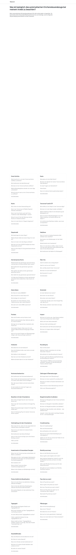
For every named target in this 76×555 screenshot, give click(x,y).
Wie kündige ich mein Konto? (18, 298)
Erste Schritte (15, 176)
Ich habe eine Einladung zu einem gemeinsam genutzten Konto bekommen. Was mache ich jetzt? (23, 279)
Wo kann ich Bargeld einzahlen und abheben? (51, 406)
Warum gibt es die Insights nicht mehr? (50, 456)
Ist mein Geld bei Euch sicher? (47, 293)
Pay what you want (45, 479)
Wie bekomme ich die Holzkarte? (19, 347)
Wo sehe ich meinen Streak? (18, 548)
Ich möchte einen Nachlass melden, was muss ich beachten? (52, 222)
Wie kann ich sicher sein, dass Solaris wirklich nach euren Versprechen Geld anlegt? (52, 318)
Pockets (13, 314)
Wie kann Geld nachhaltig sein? (48, 324)
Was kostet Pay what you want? (48, 494)
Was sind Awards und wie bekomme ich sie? (22, 536)
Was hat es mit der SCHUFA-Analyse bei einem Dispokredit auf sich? (23, 245)
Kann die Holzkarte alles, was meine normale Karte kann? (23, 351)
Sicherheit (43, 290)
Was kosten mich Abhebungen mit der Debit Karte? (51, 240)
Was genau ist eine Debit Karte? (48, 179)
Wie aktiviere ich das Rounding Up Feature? (51, 354)
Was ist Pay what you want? (47, 482)
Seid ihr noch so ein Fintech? (47, 265)
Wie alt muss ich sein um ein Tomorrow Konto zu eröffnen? (23, 193)
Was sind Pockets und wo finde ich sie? (21, 317)
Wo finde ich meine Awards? (18, 539)
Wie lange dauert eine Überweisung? (49, 376)
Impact (42, 314)
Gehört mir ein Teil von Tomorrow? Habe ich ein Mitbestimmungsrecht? (52, 438)
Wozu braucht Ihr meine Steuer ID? (20, 295)
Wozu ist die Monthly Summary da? (49, 453)
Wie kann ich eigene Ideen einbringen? (50, 329)
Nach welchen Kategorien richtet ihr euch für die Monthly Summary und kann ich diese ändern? (51, 460)
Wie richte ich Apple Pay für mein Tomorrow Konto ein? (22, 400)
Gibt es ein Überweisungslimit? (48, 388)
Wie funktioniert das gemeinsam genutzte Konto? (22, 267)
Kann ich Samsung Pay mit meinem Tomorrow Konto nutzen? (23, 412)
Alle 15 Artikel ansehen (44, 366)
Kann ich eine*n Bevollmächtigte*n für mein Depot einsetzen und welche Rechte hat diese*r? (51, 217)
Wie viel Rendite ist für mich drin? (48, 431)
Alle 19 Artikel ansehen (44, 441)
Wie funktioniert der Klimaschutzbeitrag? (50, 326)
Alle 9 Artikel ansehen (43, 275)
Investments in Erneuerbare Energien (22, 450)
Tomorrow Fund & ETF (46, 203)
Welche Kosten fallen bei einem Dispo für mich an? (23, 238)
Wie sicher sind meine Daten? (47, 298)
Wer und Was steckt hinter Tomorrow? (49, 268)
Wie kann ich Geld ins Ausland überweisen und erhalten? (52, 382)
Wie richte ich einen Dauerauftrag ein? (21, 206)
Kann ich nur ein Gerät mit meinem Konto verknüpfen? (22, 430)
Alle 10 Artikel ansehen (15, 196)
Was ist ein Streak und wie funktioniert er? (22, 542)
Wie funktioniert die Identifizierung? (20, 183)
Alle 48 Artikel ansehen (44, 225)
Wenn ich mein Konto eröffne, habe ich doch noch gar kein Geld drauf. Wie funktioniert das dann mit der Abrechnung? (52, 247)
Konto (13, 203)
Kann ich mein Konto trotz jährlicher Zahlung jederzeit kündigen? (23, 482)
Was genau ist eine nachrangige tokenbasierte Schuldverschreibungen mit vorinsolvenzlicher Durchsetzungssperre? (23, 459)
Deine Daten (14, 290)
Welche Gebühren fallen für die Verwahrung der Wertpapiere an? (52, 212)
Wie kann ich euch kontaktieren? (48, 270)
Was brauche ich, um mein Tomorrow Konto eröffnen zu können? (22, 180)
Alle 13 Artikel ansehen (15, 337)
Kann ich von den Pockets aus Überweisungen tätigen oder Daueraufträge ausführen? (23, 334)
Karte (41, 176)
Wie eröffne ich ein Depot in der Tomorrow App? (52, 206)
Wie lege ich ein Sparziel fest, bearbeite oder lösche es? (22, 324)
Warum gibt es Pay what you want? (49, 484)
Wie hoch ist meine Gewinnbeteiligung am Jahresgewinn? (51, 434)
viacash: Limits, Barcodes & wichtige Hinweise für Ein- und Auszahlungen (52, 414)
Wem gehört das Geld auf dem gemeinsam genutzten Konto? (22, 271)
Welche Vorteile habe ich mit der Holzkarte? (22, 359)
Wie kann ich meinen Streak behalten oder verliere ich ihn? (22, 545)
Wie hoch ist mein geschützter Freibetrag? (51, 514)
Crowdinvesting (44, 423)
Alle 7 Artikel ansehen (14, 282)
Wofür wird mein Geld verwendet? (48, 321)
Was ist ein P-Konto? (45, 509)
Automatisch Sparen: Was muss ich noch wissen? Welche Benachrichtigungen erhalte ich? (22, 329)
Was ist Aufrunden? (45, 347)
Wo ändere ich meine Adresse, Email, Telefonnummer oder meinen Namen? (20, 301)
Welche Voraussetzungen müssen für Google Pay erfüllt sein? (23, 408)
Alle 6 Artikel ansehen (14, 471)
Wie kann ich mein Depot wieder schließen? (51, 209)
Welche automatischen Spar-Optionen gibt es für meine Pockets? (22, 320)
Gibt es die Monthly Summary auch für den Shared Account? (51, 464)
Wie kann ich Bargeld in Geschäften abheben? (52, 404)
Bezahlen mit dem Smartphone (20, 397)
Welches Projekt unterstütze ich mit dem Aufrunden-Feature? (50, 351)
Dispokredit (14, 232)
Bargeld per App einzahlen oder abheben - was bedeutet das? (52, 409)
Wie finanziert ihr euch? (46, 273)
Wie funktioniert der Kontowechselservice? (22, 376)
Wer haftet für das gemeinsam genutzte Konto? (23, 275)
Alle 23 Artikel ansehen (44, 193)
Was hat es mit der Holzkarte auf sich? (21, 357)
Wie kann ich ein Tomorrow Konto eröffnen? (22, 186)
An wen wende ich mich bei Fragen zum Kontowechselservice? (21, 387)
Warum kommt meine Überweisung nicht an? (51, 385)
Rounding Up (44, 345)
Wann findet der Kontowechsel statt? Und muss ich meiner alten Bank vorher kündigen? (23, 379)
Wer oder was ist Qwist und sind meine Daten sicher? (22, 383)
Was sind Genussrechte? (46, 428)
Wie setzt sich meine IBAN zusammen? (21, 304)
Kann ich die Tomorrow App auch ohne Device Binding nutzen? (23, 437)
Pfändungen (43, 503)
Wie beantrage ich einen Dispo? (19, 235)
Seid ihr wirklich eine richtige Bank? (49, 262)
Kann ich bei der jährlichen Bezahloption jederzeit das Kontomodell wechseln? (21, 486)
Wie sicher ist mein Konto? (47, 295)
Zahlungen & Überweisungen (48, 373)
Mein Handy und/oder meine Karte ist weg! (51, 304)
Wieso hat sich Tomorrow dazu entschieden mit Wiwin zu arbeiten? (23, 454)
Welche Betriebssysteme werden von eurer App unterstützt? (23, 189)
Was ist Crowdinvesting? (46, 426)
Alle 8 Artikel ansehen (14, 252)
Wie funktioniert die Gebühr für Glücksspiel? (51, 251)
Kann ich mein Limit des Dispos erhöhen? (21, 242)
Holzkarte (14, 345)
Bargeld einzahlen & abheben (48, 397)
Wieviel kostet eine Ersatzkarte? (48, 243)
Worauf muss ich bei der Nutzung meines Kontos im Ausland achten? (21, 218)
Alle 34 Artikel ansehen (15, 223)
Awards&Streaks (16, 534)
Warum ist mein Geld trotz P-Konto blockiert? (51, 517)
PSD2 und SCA (14, 440)
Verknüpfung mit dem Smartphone (21, 423)
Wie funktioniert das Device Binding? (20, 434)
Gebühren (43, 232)
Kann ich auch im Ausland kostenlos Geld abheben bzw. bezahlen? (51, 236)
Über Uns (42, 260)
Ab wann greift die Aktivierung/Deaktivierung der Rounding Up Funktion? (51, 357)
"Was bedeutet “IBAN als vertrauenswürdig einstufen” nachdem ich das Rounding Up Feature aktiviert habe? (51, 362)
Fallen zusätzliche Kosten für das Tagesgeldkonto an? (19, 518)
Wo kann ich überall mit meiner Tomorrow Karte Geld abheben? (52, 182)
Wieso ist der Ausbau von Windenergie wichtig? (23, 469)
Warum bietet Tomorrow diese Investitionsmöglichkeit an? (19, 466)
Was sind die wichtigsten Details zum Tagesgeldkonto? (20, 507)
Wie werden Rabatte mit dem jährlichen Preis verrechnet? (22, 490)
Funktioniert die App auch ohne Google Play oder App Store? (51, 301)
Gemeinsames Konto (17, 260)
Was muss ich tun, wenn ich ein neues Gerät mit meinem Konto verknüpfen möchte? (23, 426)
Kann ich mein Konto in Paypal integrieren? (22, 221)
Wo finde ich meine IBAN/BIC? (18, 293)
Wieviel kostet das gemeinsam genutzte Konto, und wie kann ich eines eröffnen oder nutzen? (23, 263)
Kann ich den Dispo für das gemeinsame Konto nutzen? (23, 249)
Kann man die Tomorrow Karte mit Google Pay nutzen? (23, 404)
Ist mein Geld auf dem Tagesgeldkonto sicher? (23, 514)
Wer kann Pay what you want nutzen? (49, 487)
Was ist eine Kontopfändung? (47, 506)
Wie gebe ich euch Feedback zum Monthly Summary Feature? (51, 468)
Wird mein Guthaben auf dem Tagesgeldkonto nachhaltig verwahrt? (23, 511)
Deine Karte (43, 188)
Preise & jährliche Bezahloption (20, 479)
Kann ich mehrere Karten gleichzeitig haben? (51, 191)
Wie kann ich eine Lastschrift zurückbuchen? (51, 379)
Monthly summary (45, 450)
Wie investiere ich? (16, 462)
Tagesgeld (14, 503)
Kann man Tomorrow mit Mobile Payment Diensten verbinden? (22, 210)
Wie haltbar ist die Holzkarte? (18, 354)
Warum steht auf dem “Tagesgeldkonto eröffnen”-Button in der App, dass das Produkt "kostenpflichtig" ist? (23, 523)
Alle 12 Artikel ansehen (44, 307)
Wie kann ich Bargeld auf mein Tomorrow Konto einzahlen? (52, 400)
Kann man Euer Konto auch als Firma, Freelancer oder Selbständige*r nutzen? (21, 214)
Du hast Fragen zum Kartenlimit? (48, 186)
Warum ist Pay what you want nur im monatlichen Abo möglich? (49, 490)
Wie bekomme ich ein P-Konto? (48, 511)
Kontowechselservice (17, 373)
